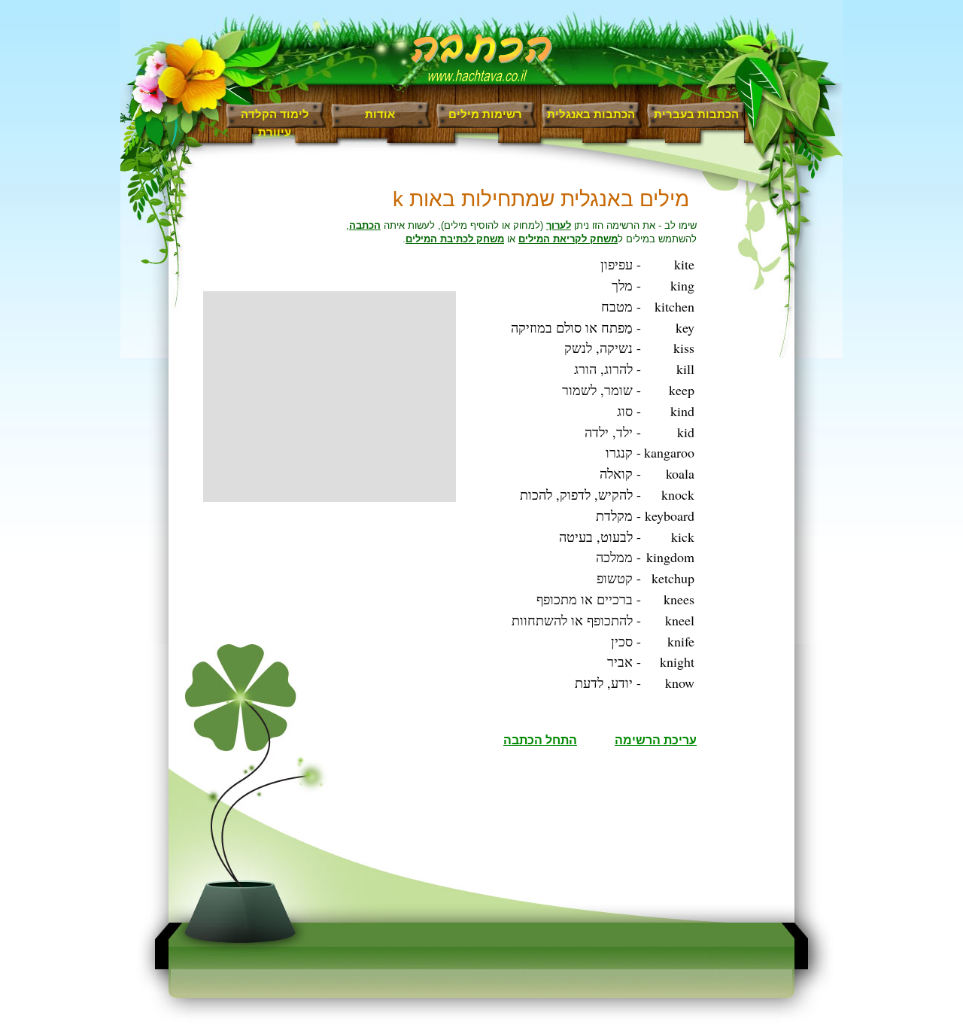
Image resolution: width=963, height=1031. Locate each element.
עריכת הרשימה (656, 740)
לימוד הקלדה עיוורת (275, 118)
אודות (380, 114)
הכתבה (365, 225)
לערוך (558, 225)
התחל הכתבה (540, 740)
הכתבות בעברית (696, 114)
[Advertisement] (329, 396)
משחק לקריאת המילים (568, 239)
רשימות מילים (485, 114)
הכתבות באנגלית (591, 114)
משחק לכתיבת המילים (455, 239)
